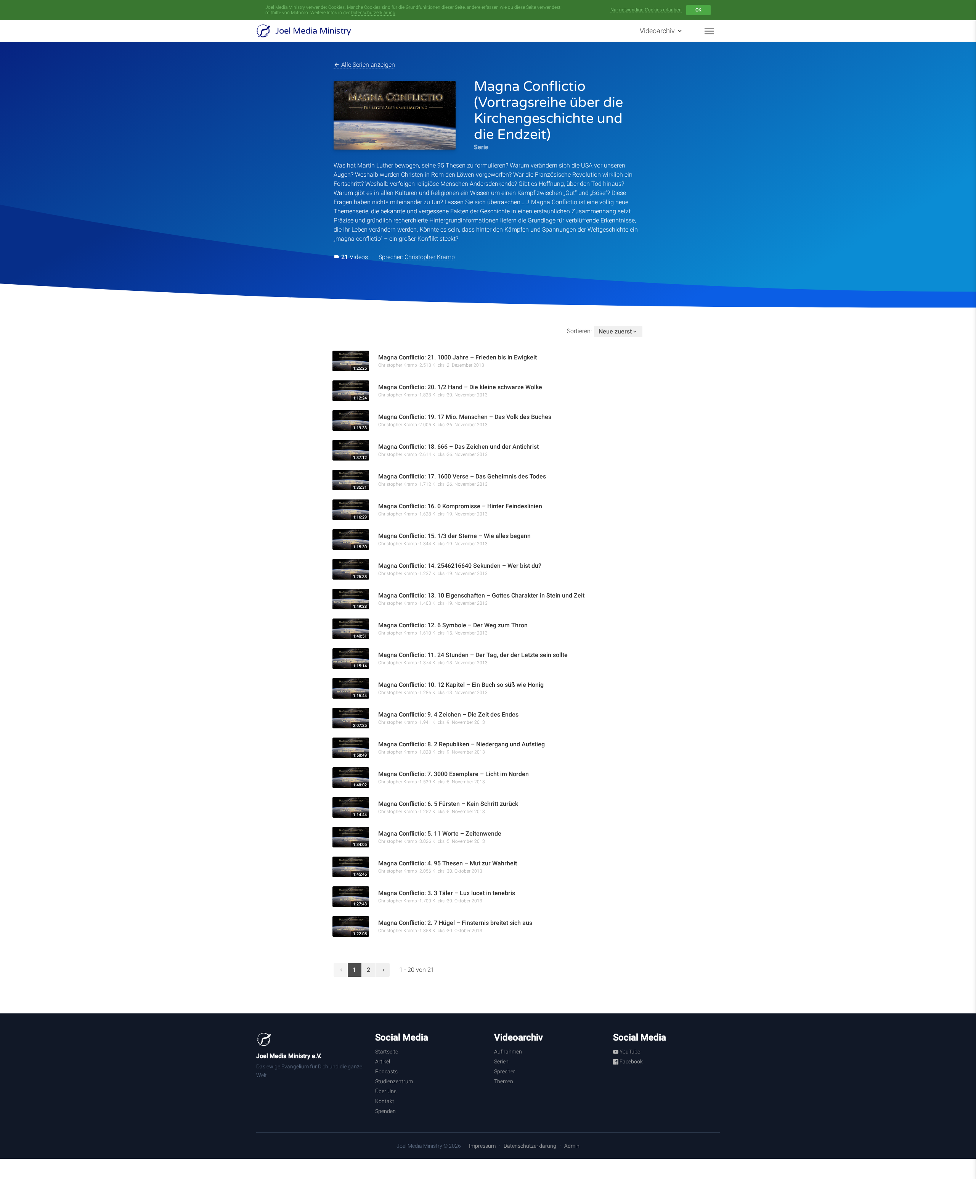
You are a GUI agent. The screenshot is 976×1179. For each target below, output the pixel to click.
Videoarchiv (658, 31)
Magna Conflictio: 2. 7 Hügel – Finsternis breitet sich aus (455, 922)
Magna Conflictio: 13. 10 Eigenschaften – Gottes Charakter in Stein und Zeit (481, 595)
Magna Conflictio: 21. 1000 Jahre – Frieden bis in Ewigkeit (457, 357)
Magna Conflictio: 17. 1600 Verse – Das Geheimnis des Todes (462, 476)
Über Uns (385, 1091)
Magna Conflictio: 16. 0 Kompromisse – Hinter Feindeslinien (460, 506)
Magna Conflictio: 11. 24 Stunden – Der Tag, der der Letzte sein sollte (473, 655)
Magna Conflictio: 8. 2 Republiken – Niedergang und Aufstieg (461, 744)
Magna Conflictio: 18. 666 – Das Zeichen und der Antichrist (458, 446)
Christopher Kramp (430, 257)
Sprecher (504, 1071)
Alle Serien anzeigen (367, 64)
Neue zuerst (615, 331)
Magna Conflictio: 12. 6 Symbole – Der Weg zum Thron (453, 625)
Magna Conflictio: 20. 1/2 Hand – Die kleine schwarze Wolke (460, 387)
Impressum (482, 1146)
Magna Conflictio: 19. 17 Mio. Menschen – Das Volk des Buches (464, 416)
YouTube (629, 1052)
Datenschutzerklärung (373, 12)
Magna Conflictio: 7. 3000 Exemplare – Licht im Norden (453, 774)
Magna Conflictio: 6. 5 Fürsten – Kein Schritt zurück (448, 803)
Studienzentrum (394, 1081)
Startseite (386, 1052)
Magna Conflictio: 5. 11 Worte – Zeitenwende (439, 833)
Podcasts (386, 1071)
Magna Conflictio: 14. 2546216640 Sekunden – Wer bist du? (459, 565)
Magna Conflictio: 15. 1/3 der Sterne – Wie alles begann (454, 536)
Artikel (382, 1061)
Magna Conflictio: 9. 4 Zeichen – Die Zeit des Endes (448, 714)
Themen (503, 1081)
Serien (501, 1061)
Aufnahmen (508, 1052)
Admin (572, 1146)
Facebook (630, 1061)
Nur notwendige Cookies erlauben (646, 10)
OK (698, 10)
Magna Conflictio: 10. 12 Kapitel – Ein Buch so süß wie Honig (461, 684)
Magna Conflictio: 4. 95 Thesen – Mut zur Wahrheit (447, 863)
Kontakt (384, 1101)
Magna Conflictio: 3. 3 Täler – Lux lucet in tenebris (446, 893)
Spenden (385, 1111)
